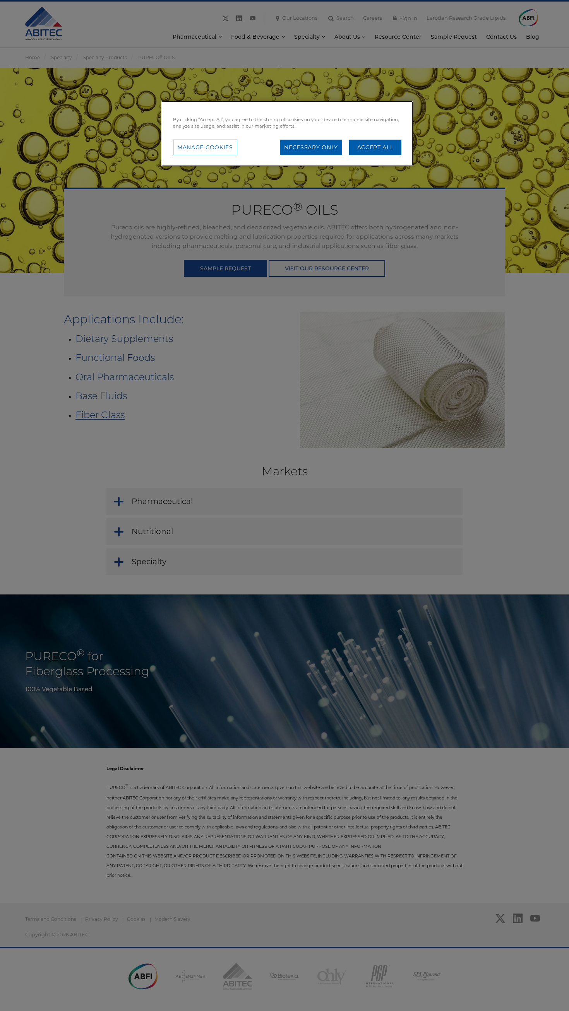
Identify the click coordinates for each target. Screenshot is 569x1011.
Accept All (375, 147)
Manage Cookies (205, 147)
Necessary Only (311, 147)
